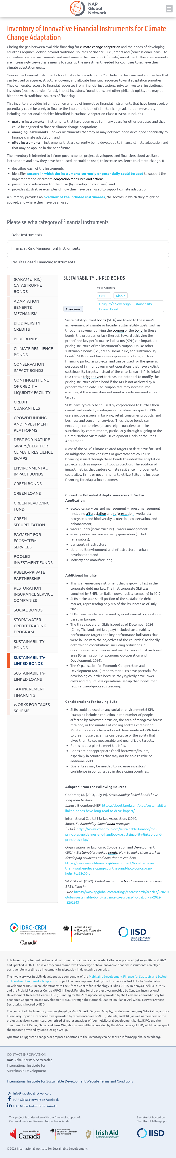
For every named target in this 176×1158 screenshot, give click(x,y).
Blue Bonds (26, 338)
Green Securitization (29, 521)
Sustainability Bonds (29, 644)
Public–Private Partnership (29, 575)
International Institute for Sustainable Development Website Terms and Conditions (70, 1081)
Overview (73, 309)
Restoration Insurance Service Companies (33, 594)
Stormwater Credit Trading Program (30, 625)
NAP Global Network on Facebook (36, 1099)
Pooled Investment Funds (33, 559)
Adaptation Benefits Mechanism (26, 307)
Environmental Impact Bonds (31, 471)
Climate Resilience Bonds (33, 351)
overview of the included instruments (74, 197)
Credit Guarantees (27, 405)
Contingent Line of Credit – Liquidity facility (32, 386)
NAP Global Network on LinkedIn (35, 1106)
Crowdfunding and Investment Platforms (31, 424)
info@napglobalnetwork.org (32, 1093)
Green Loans (27, 493)
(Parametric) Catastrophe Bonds (28, 285)
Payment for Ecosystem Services (27, 540)
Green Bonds (28, 483)
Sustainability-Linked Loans (30, 676)
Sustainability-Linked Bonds (30, 660)
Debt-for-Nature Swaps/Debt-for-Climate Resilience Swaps (33, 448)
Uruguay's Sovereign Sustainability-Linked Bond (126, 306)
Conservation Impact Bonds (29, 367)
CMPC (104, 295)
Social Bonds (28, 609)
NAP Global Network (88, 8)
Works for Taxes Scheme (32, 707)
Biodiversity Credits (27, 326)
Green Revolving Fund (32, 506)
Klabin (120, 295)
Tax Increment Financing (29, 692)
